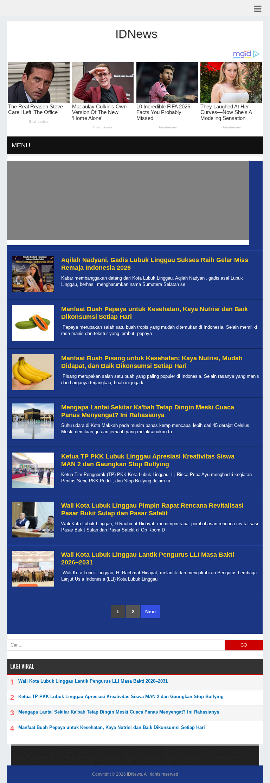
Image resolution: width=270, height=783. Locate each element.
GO (243, 645)
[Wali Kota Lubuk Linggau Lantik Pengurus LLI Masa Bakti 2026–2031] (32, 586)
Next (150, 611)
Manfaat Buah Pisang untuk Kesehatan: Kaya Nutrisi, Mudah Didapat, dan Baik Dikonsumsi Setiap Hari (152, 362)
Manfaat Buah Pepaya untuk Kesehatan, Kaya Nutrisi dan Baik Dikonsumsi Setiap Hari (111, 727)
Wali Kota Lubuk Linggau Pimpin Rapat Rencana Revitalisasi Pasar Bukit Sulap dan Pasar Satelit (152, 509)
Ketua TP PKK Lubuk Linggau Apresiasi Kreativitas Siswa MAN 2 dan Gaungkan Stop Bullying (147, 460)
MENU (21, 145)
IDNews (134, 774)
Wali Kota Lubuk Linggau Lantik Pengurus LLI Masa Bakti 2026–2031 (93, 681)
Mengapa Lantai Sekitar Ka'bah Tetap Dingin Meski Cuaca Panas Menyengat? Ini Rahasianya (147, 411)
